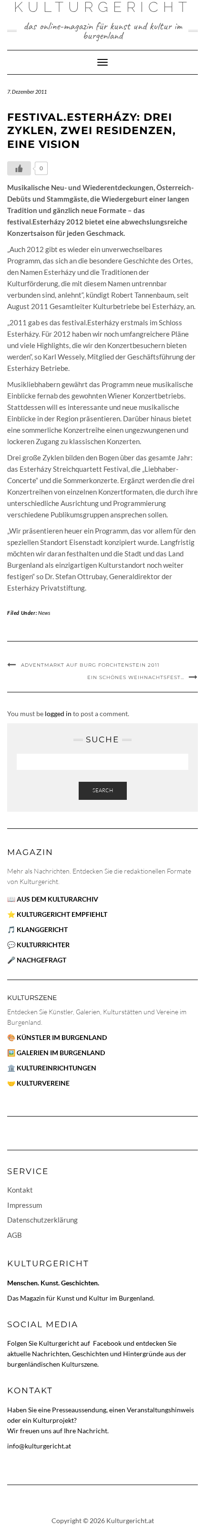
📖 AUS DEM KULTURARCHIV (52, 899)
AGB (14, 1235)
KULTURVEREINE (43, 1083)
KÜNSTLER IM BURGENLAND (62, 1037)
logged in (58, 713)
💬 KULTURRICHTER (38, 945)
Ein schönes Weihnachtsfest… (135, 677)
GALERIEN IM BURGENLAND (61, 1053)
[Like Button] (19, 168)
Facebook (108, 1343)
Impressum (24, 1205)
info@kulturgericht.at (39, 1446)
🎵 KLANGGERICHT (37, 929)
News (44, 613)
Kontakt (20, 1189)
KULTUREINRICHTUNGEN (56, 1068)
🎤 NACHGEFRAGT (36, 960)
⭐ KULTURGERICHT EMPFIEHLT (57, 914)
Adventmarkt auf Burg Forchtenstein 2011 (90, 665)
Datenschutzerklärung (42, 1219)
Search (102, 790)
